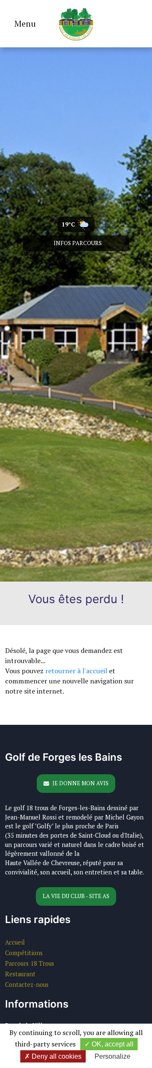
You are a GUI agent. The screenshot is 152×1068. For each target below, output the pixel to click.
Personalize (112, 1056)
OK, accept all (111, 1044)
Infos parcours (78, 243)
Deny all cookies (55, 1056)
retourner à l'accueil (76, 670)
